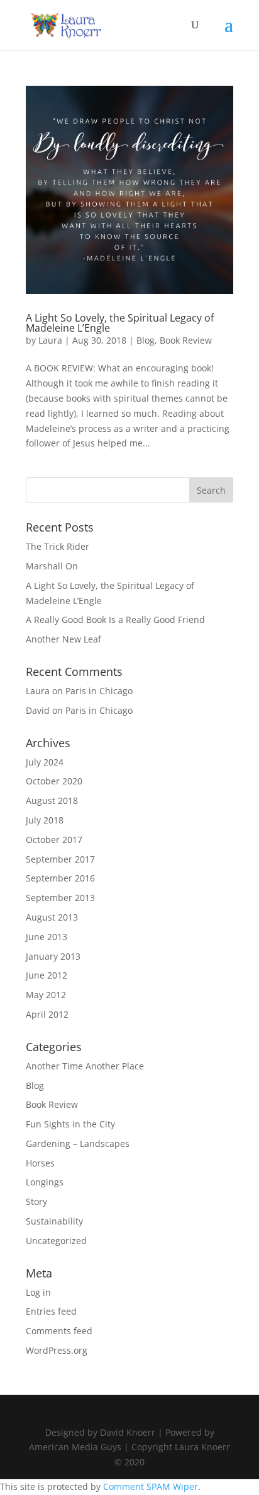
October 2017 (54, 840)
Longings (44, 1182)
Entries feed (51, 1311)
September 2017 (60, 859)
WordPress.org (56, 1350)
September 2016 (60, 878)
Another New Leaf (63, 639)
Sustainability (54, 1221)
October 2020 (54, 781)
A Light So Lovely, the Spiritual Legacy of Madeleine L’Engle (120, 323)
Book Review (186, 340)
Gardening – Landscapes (78, 1143)
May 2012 (46, 995)
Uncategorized (56, 1241)
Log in (38, 1292)
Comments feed (59, 1331)
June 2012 (46, 975)
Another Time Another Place (85, 1066)
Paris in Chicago (99, 691)
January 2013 (53, 956)
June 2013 (46, 937)
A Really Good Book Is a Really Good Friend (115, 619)
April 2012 (47, 1014)
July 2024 (44, 762)
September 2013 (60, 898)
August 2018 (52, 800)
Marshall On (52, 566)
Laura (50, 340)
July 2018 (44, 820)
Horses (40, 1163)
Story (36, 1201)
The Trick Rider (57, 546)
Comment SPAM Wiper (150, 1486)
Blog (145, 340)
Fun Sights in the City (70, 1124)
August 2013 (52, 917)
